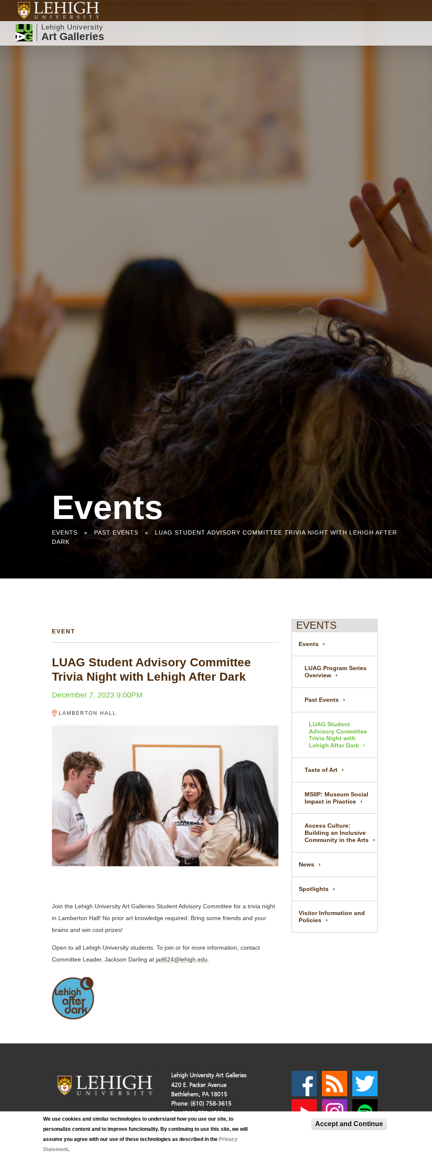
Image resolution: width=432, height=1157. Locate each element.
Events (65, 532)
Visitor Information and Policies (332, 916)
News (306, 864)
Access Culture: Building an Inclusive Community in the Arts (337, 832)
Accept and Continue (349, 1123)
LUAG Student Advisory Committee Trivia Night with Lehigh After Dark (338, 735)
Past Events (116, 532)
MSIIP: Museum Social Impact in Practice (336, 798)
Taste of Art (321, 769)
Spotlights (314, 888)
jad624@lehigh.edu (182, 959)
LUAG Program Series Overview (336, 672)
